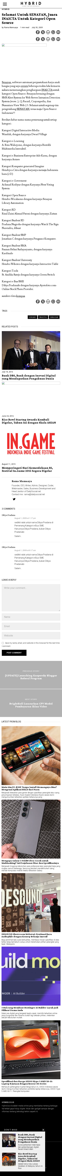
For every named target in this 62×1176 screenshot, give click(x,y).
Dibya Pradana (8, 515)
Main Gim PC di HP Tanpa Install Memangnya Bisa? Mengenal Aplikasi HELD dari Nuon (29, 788)
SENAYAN (23, 109)
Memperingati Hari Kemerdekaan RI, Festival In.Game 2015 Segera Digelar (27, 469)
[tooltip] (38, 32)
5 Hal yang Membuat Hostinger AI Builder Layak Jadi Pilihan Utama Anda (30, 1008)
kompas (20, 296)
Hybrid (5, 9)
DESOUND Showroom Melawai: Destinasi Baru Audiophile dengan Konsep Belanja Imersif (27, 935)
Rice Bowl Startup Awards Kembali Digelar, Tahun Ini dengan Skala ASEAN (29, 421)
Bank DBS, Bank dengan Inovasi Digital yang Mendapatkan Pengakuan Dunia (29, 377)
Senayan (6, 82)
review (24, 86)
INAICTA (47, 90)
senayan (54, 317)
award (32, 317)
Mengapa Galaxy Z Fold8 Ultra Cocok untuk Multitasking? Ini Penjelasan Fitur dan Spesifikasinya (30, 861)
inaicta (43, 317)
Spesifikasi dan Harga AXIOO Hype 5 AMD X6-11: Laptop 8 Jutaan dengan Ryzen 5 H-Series (27, 1082)
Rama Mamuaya (11, 27)
